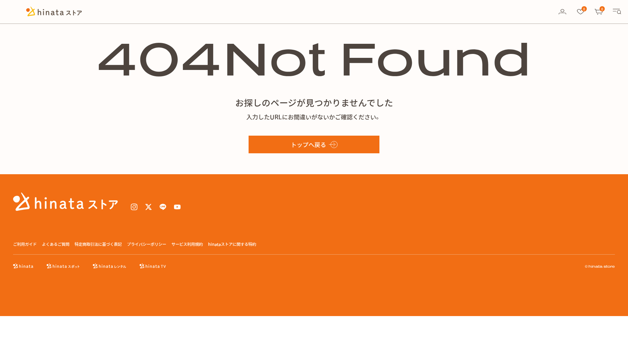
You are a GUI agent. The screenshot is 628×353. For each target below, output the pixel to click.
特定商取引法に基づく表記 (98, 244)
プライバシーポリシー (146, 244)
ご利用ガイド (25, 244)
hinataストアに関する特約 (232, 244)
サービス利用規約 (187, 244)
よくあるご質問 (55, 244)
